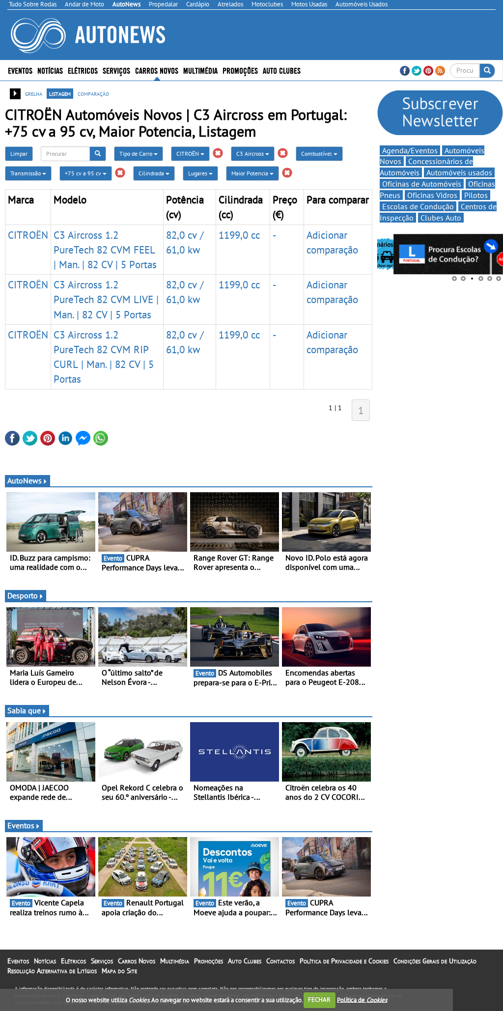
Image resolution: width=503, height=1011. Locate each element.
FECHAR (319, 999)
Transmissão (26, 173)
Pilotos (476, 195)
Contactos (280, 960)
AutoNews (24, 480)
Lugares (198, 173)
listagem (60, 93)
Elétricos (73, 960)
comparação (93, 93)
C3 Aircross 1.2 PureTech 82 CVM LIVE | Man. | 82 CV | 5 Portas (106, 299)
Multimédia (200, 70)
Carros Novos (156, 70)
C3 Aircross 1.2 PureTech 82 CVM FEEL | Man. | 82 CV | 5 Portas (105, 249)
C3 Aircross (250, 153)
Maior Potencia (250, 173)
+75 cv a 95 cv (84, 173)
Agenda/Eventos (410, 150)
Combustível (317, 153)
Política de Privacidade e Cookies (344, 960)
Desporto (22, 595)
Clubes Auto (440, 218)
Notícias (45, 960)
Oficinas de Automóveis (421, 184)
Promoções (240, 70)
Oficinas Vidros (432, 195)
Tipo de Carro (136, 153)
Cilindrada (152, 173)
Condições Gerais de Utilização (434, 960)
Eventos (20, 70)
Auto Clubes (244, 960)
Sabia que (24, 710)
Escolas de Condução (418, 206)
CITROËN (188, 153)
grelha (33, 93)
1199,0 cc (239, 235)
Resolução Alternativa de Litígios (52, 970)
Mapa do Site (119, 970)
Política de (362, 999)
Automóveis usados (459, 172)
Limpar (19, 153)
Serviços (102, 960)
